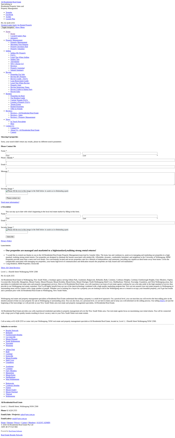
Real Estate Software (15, 431)
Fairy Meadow (11, 371)
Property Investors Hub (19, 47)
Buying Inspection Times (19, 87)
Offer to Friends (16, 109)
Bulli (7, 352)
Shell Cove (10, 360)
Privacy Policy (6, 241)
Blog (12, 124)
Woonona (9, 345)
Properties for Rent (17, 96)
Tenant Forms (15, 104)
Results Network (12, 330)
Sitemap (10, 423)
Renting (9, 94)
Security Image (7, 189)
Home (8, 32)
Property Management (18, 42)
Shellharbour (10, 377)
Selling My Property (18, 53)
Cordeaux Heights (12, 385)
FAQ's (12, 55)
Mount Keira (10, 375)
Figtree (8, 388)
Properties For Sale (17, 74)
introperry (14, 38)
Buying (8, 72)
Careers (13, 132)
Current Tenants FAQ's (19, 100)
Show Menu (20, 27)
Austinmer (10, 366)
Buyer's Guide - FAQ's (19, 79)
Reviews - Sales (16, 115)
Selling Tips (14, 59)
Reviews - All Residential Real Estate (24, 113)
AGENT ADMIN (43, 423)
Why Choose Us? (17, 64)
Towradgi (9, 343)
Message (5, 171)
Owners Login (6, 25)
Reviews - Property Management (22, 117)
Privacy (17, 423)
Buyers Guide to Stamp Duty (21, 89)
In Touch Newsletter (18, 122)
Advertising (14, 62)
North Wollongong (13, 341)
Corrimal (9, 354)
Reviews (13, 66)
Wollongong (10, 396)
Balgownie (10, 383)
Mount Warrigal (12, 392)
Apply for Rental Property (22, 25)
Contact (10, 126)
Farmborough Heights (14, 335)
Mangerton (10, 373)
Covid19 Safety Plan (18, 36)
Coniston (9, 369)
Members (31, 423)
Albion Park (10, 350)
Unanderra (10, 362)
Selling (8, 51)
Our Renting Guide (17, 98)
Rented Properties (17, 107)
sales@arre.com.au (27, 414)
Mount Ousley (11, 390)
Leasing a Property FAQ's (20, 102)
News (8, 119)
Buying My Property (18, 77)
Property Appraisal (17, 68)
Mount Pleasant (11, 339)
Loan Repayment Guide (19, 81)
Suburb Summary (17, 70)
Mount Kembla (11, 358)
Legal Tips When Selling (19, 57)
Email (4, 164)
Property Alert (15, 85)
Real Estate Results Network (11, 435)
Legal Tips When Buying (20, 83)
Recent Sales (15, 92)
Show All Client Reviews (10, 268)
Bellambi (9, 333)
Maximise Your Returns (19, 44)
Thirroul (9, 394)
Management (14, 40)
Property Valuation (17, 49)
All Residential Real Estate (11, 2)
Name (4, 151)
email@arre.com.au (19, 419)
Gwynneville (10, 337)
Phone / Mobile (7, 158)
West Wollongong (12, 379)
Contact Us (14, 128)
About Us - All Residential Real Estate (24, 130)
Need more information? (10, 202)
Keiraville (9, 356)
